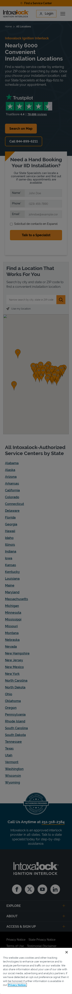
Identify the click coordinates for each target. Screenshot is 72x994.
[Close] (66, 952)
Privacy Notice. (17, 984)
